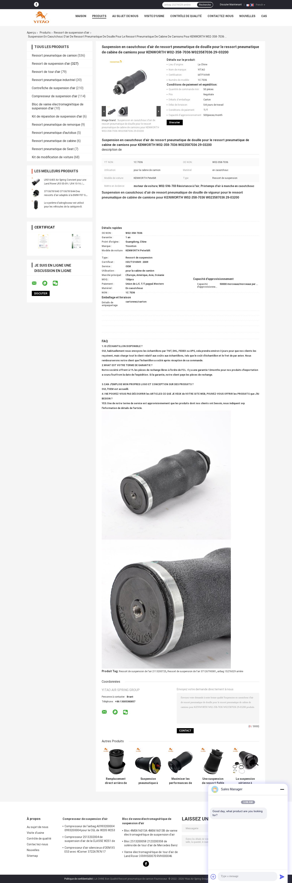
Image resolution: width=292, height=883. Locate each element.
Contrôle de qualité (186, 16)
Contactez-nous (220, 16)
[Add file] (213, 876)
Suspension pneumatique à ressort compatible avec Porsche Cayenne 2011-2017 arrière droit (148, 781)
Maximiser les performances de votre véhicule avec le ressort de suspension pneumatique (180, 781)
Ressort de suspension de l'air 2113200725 (142, 671)
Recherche (205, 4)
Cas (264, 16)
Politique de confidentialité (78, 878)
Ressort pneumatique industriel (53, 80)
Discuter (174, 122)
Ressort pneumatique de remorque (56, 124)
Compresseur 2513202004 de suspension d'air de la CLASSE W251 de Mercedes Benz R (90, 839)
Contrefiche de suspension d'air (53, 88)
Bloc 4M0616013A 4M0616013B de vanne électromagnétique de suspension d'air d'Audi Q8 (151, 833)
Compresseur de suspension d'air (54, 96)
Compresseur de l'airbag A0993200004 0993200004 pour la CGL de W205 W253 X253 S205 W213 (90, 829)
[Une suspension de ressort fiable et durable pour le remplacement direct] (213, 761)
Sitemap (32, 855)
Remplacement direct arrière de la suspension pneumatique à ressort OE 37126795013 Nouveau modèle (116, 781)
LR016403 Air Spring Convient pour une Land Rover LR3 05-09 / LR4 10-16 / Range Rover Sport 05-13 (65, 183)
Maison (80, 16)
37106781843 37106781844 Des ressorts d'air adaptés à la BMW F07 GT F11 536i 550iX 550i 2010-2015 (65, 195)
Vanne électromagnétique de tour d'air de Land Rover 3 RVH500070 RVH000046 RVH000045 (151, 854)
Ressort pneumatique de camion (54, 55)
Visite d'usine (154, 16)
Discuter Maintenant (231, 4)
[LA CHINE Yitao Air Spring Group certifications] (43, 241)
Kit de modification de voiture (52, 157)
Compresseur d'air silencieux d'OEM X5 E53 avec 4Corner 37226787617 (90, 849)
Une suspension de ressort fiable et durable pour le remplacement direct (212, 781)
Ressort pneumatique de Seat (53, 149)
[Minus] (282, 789)
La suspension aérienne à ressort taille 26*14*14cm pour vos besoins (245, 781)
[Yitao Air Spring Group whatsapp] (47, 283)
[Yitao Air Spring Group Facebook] (36, 4)
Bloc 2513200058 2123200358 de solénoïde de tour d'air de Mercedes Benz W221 (151, 844)
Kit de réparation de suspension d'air (57, 116)
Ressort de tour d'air (46, 72)
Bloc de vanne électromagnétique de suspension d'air (146, 821)
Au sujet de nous (125, 16)
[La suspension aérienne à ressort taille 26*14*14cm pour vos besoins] (245, 761)
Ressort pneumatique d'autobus (54, 133)
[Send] (282, 876)
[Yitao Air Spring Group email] (37, 283)
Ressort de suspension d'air (71, 32)
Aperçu (31, 32)
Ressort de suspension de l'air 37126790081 (191, 671)
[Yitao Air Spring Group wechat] (58, 283)
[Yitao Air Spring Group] (41, 17)
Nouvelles (247, 16)
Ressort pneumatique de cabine (54, 141)
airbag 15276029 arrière (230, 671)
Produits (99, 16)
